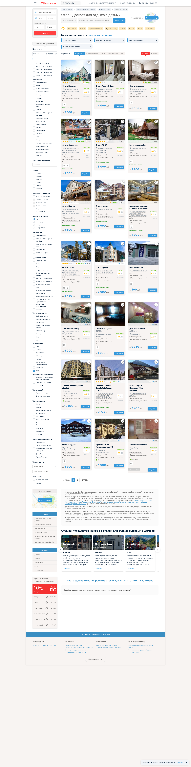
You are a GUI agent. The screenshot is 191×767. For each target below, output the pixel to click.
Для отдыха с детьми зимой (75, 650)
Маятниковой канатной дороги (114, 502)
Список (155, 54)
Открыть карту (45, 500)
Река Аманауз (133, 652)
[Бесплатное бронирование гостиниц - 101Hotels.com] (47, 3)
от (68, 113)
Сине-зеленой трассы (143, 500)
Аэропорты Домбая (40, 532)
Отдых (36, 566)
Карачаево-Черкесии (100, 35)
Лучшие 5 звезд (111, 29)
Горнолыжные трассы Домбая (44, 542)
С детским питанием (95, 29)
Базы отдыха (150, 29)
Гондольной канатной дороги (137, 502)
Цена (121, 54)
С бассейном (72, 29)
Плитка (146, 54)
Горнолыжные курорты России (140, 650)
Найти (45, 33)
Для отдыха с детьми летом (75, 652)
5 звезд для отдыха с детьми (44, 645)
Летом (122, 29)
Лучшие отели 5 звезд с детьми (108, 647)
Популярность (79, 54)
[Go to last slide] (60, 550)
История (37, 558)
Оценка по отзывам (92, 54)
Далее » (85, 480)
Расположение (113, 54)
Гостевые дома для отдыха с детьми (79, 647)
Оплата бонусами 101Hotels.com (41, 210)
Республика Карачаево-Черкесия (141, 645)
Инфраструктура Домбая (42, 524)
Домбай (37, 555)
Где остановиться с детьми (106, 645)
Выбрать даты (119, 20)
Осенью (131, 29)
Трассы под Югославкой (91, 502)
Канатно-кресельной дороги (75, 504)
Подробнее (85, 113)
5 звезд (82, 29)
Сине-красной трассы (73, 502)
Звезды (103, 54)
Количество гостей (40, 23)
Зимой (140, 29)
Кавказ (130, 647)
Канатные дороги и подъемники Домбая (44, 537)
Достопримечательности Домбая (42, 519)
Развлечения (38, 562)
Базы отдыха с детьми (73, 645)
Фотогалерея (38, 570)
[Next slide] (157, 550)
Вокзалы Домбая (39, 528)
